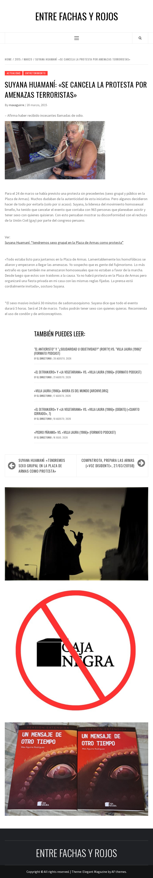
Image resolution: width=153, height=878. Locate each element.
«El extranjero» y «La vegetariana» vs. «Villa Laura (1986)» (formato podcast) (87, 372)
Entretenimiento (35, 73)
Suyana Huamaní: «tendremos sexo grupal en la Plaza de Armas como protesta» (42, 466)
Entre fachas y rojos (76, 16)
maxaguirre (17, 105)
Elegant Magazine (94, 872)
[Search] (140, 38)
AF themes (119, 872)
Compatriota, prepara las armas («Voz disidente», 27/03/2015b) (107, 463)
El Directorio (44, 358)
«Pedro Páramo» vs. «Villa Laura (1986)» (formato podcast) (75, 432)
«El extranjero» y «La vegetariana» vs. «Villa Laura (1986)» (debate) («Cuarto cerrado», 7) (86, 411)
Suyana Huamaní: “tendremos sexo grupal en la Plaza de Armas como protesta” (64, 242)
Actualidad (14, 73)
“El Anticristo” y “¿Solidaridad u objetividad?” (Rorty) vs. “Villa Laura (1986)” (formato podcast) (88, 351)
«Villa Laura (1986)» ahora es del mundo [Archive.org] (71, 390)
